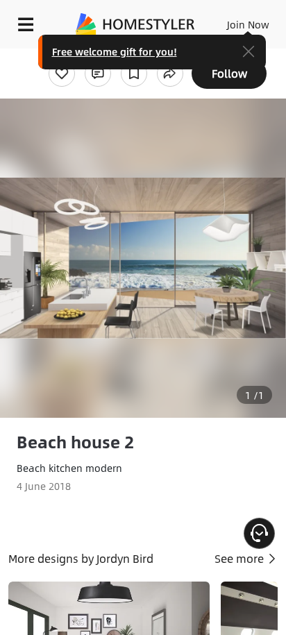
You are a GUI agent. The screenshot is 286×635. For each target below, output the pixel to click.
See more (240, 558)
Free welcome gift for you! (114, 51)
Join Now (248, 24)
